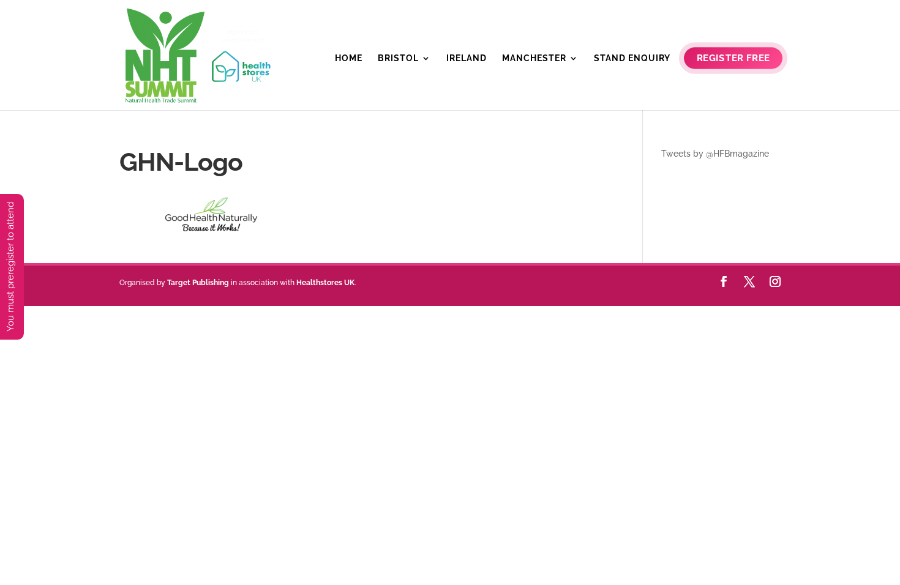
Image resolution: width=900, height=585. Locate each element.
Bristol (398, 58)
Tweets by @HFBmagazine (715, 153)
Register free (733, 58)
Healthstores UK (325, 282)
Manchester (534, 58)
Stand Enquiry (632, 58)
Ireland (466, 58)
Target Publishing (198, 282)
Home (348, 58)
